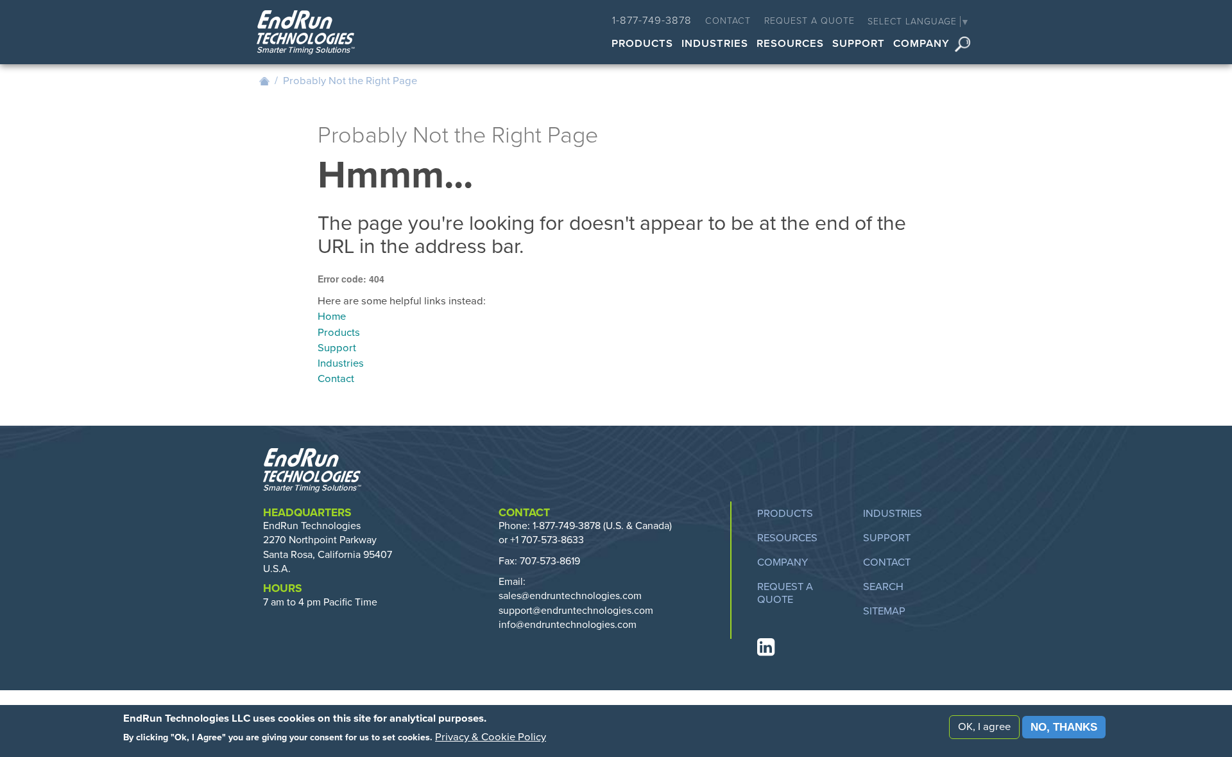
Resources (790, 45)
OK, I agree (984, 726)
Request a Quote (809, 20)
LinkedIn (765, 647)
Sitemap (884, 611)
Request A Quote (785, 593)
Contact (728, 20)
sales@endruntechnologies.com (570, 595)
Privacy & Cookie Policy (490, 737)
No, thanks (1064, 727)
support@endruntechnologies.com (576, 610)
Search (962, 45)
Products (642, 45)
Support (858, 45)
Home (264, 81)
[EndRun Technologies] (306, 33)
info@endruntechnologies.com (568, 624)
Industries (714, 45)
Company (921, 45)
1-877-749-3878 (652, 20)
